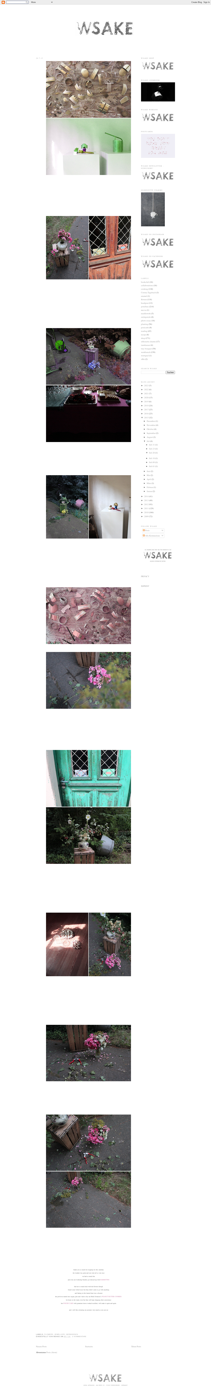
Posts (147, 530)
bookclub (145, 282)
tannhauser (145, 345)
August (150, 437)
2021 (146, 393)
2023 (146, 385)
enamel (144, 296)
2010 (146, 512)
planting (144, 324)
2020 (146, 397)
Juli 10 (152, 458)
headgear (145, 303)
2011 (146, 508)
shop (143, 338)
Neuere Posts (41, 1346)
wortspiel (145, 355)
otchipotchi (146, 317)
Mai (149, 475)
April (149, 479)
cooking (144, 289)
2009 (146, 516)
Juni (149, 471)
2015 (146, 417)
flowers (48, 1334)
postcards (145, 327)
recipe (143, 334)
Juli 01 (152, 466)
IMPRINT (145, 586)
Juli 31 (152, 444)
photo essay (146, 320)
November (151, 425)
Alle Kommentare (152, 535)
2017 (146, 409)
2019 (146, 401)
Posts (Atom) (51, 1352)
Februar (150, 487)
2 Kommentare (79, 1336)
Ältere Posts (136, 1346)
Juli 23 (152, 448)
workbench (72, 1334)
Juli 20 (152, 452)
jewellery (59, 1334)
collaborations (147, 285)
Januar (150, 491)
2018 (146, 405)
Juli (148, 441)
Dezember (151, 421)
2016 (146, 413)
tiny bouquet (146, 348)
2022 (146, 389)
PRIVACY (145, 576)
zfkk (143, 359)
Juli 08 (152, 462)
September (151, 433)
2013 (146, 500)
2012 (146, 504)
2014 (146, 496)
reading (144, 331)
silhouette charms (148, 341)
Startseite (89, 1346)
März (149, 483)
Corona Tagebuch (148, 292)
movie (143, 310)
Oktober (150, 429)
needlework (146, 313)
